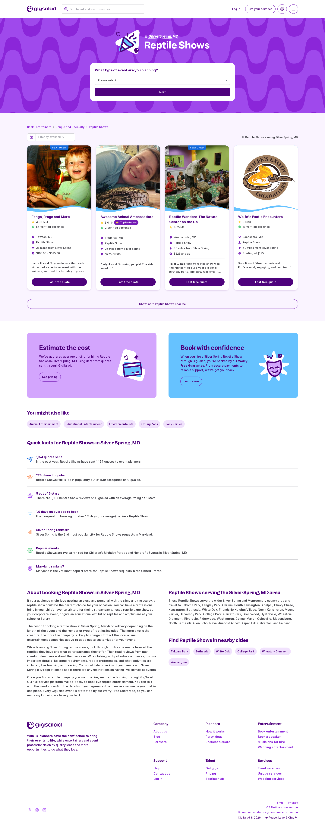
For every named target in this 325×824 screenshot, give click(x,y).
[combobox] (105, 9)
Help (156, 768)
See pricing (50, 376)
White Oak (223, 651)
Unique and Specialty (70, 127)
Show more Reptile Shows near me (162, 304)
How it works (215, 731)
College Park (245, 651)
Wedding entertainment (275, 747)
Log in (236, 9)
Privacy (293, 802)
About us (160, 731)
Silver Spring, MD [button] (163, 36)
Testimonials (215, 779)
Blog (156, 736)
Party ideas (214, 736)
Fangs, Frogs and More (51, 217)
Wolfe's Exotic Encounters (260, 217)
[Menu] (293, 9)
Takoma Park (179, 651)
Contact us (161, 773)
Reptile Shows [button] (177, 45)
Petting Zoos (149, 424)
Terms (279, 802)
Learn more (191, 381)
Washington (179, 662)
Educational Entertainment (84, 424)
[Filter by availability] (55, 137)
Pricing (211, 773)
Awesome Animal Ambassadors (126, 217)
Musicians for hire (271, 742)
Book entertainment (273, 731)
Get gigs (212, 768)
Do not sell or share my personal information (268, 812)
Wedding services (271, 779)
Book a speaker (269, 736)
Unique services (270, 773)
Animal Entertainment (43, 424)
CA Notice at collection (282, 807)
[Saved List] (282, 9)
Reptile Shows (98, 127)
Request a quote (218, 742)
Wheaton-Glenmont (275, 651)
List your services (260, 9)
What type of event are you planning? (126, 70)
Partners (160, 742)
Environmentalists (121, 424)
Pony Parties (174, 424)
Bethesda (202, 651)
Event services (269, 768)
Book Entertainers (39, 127)
